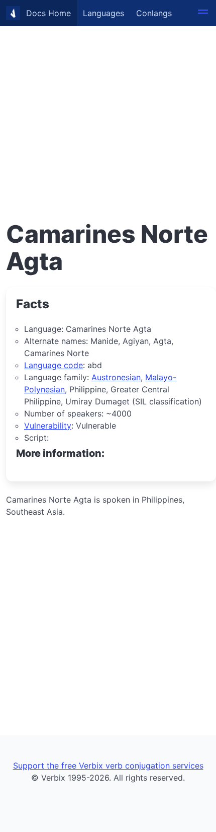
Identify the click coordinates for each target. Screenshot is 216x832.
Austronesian (116, 377)
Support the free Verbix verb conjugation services (108, 765)
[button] (203, 13)
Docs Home (48, 13)
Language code (53, 365)
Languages (103, 13)
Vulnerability (47, 426)
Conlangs (154, 13)
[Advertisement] (108, 108)
